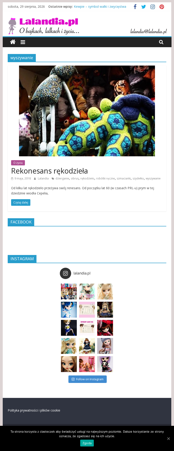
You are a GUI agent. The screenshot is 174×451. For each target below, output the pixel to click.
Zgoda (87, 443)
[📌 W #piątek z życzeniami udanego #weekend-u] (105, 364)
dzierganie (62, 178)
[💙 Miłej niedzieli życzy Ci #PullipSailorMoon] (69, 310)
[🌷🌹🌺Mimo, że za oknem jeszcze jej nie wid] (105, 291)
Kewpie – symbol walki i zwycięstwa (100, 6)
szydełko (138, 178)
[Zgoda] (168, 438)
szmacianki (124, 178)
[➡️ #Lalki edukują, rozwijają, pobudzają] (105, 310)
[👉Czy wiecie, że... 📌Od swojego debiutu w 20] (87, 310)
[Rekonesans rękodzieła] (87, 68)
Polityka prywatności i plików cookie (34, 410)
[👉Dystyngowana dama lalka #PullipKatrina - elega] (69, 364)
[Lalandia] (87, 20)
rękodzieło (87, 178)
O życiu (18, 163)
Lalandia (43, 178)
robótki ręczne (105, 178)
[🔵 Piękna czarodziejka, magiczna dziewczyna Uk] (69, 328)
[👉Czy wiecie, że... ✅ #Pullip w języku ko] (105, 346)
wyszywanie (153, 178)
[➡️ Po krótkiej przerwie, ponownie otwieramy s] (69, 291)
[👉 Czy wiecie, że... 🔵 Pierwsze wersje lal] (87, 364)
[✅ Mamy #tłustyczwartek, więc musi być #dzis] (69, 346)
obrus (75, 178)
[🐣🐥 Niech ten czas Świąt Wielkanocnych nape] (87, 291)
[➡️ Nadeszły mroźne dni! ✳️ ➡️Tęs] (87, 346)
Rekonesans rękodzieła (49, 171)
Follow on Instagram (90, 379)
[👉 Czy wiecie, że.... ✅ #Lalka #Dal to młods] (87, 328)
